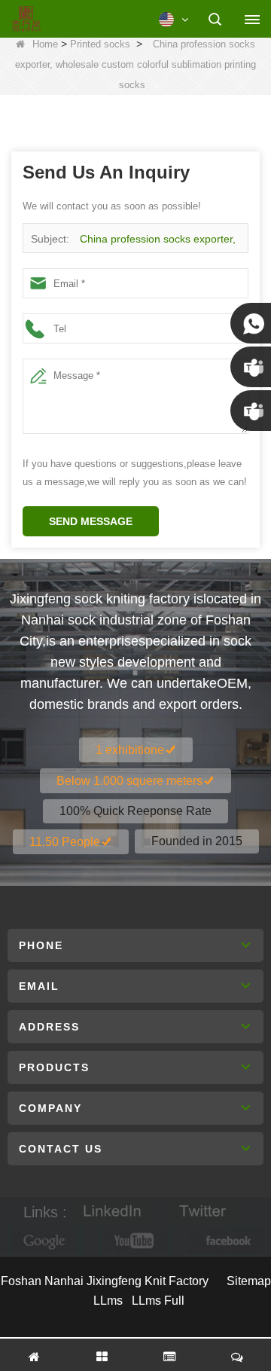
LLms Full (158, 1300)
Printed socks (100, 44)
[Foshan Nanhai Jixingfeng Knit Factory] (26, 19)
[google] (45, 1241)
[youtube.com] (135, 1241)
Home (45, 44)
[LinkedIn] (112, 1211)
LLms (108, 1300)
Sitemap (249, 1281)
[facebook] (225, 1241)
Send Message (90, 521)
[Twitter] (202, 1211)
